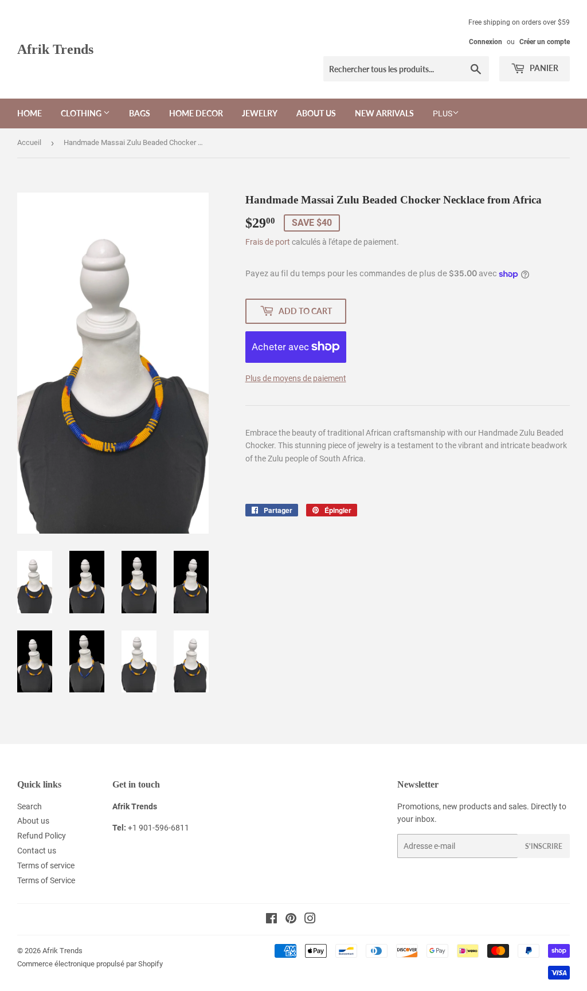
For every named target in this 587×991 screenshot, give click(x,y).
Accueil (29, 142)
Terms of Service (46, 880)
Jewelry (259, 113)
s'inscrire (543, 846)
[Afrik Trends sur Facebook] (271, 920)
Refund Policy (41, 835)
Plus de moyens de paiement (295, 378)
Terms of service (46, 865)
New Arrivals (384, 113)
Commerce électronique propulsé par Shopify (90, 963)
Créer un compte (544, 42)
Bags (139, 113)
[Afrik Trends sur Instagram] (310, 920)
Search (29, 806)
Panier (543, 68)
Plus (442, 113)
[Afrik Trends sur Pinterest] (291, 920)
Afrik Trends (55, 49)
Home (29, 113)
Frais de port (267, 241)
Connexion (485, 42)
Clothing (82, 113)
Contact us (36, 850)
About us (316, 113)
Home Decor (196, 113)
